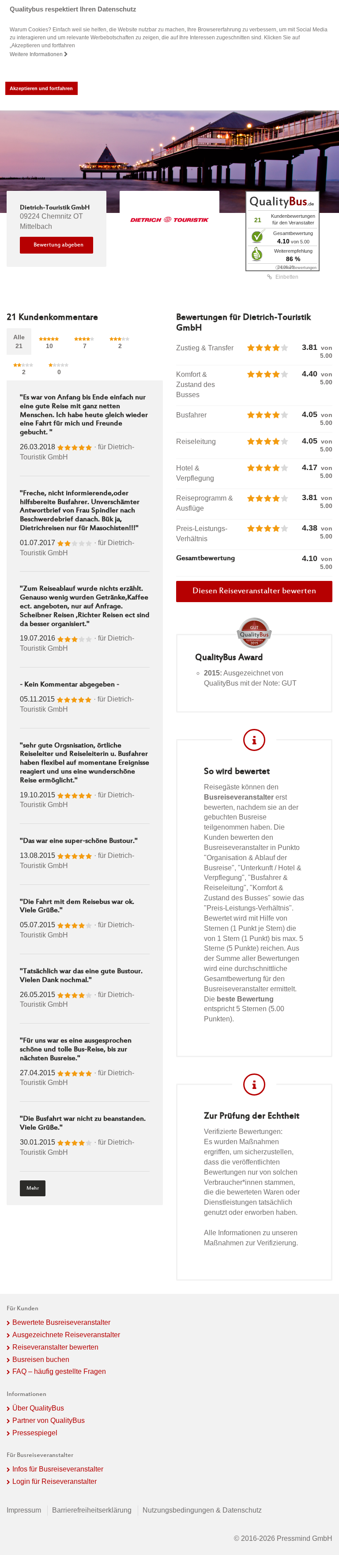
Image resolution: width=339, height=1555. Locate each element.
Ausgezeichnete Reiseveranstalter (66, 1335)
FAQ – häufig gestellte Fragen (59, 1371)
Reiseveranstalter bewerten (55, 1347)
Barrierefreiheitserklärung (92, 1510)
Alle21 (19, 341)
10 (49, 345)
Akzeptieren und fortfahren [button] (41, 88)
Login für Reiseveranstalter (54, 1481)
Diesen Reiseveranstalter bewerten (254, 591)
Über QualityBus (38, 1408)
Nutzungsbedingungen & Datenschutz (202, 1510)
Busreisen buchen (40, 1359)
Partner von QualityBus (48, 1420)
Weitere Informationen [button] (37, 54)
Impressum (24, 1510)
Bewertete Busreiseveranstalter (61, 1322)
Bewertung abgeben (58, 245)
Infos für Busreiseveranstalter (57, 1469)
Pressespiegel (34, 1433)
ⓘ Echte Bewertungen (295, 267)
